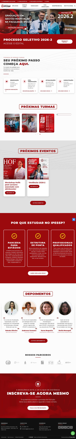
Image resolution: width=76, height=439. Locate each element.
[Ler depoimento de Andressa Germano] (29, 309)
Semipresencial (57, 6)
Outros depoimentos (38, 340)
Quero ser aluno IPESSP (38, 273)
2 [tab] (37, 32)
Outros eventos (38, 203)
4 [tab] (41, 32)
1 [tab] (35, 32)
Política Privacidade (19, 437)
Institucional (68, 6)
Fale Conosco (11, 437)
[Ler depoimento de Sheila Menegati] (65, 309)
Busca (75, 6)
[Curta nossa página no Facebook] (62, 427)
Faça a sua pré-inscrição (38, 408)
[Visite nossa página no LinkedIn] (59, 427)
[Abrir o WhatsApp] (73, 433)
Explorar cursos (45, 91)
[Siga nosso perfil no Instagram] (71, 427)
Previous (2, 123)
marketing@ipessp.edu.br (28, 428)
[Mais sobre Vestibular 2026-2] (38, 168)
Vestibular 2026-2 (37, 182)
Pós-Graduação (45, 5)
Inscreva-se (10, 192)
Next (73, 123)
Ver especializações (28, 91)
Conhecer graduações (11, 89)
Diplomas (15, 6)
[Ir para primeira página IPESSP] (6, 6)
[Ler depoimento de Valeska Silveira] (11, 309)
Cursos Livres (24, 5)
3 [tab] (39, 32)
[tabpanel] (38, 21)
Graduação (34, 6)
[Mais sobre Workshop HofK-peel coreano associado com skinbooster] (14, 168)
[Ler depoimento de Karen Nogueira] (47, 309)
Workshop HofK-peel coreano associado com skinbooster (13, 185)
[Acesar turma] (12, 123)
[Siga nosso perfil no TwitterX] (65, 427)
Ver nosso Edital (64, 41)
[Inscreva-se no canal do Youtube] (68, 427)
